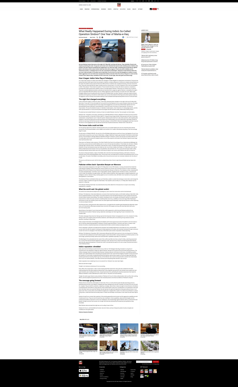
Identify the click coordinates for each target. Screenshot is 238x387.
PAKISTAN (87, 9)
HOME (81, 9)
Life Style (122, 376)
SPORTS (110, 9)
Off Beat (132, 375)
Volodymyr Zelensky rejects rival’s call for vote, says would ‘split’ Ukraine (150, 335)
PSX (88, 1)
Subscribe (156, 361)
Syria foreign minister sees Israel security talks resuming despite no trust (109, 352)
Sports (132, 373)
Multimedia (133, 369)
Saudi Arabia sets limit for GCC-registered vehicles (150, 352)
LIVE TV (154, 9)
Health (121, 378)
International (82, 28)
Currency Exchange (102, 1)
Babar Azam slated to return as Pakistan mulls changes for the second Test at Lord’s (149, 46)
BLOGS (129, 9)
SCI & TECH (122, 9)
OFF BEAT (140, 9)
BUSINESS (103, 9)
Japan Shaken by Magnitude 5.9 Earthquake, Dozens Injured (106, 335)
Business (122, 373)
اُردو (151, 9)
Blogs (132, 376)
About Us (102, 373)
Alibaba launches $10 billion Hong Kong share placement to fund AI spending (149, 61)
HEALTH (134, 9)
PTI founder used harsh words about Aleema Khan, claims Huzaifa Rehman (150, 75)
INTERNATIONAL (95, 9)
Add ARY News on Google (133, 37)
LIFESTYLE (115, 9)
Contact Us (102, 371)
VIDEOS (132, 1)
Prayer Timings (82, 1)
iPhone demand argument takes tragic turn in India (88, 352)
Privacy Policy (156, 364)
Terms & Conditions (104, 376)
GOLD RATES (93, 1)
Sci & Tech (122, 375)
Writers (101, 375)
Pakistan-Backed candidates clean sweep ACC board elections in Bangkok (149, 70)
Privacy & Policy (103, 378)
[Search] (158, 9)
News (144, 30)
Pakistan (122, 369)
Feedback (102, 369)
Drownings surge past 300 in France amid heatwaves (129, 352)
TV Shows (133, 371)
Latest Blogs (89, 28)
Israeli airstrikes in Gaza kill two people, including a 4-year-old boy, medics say (128, 335)
